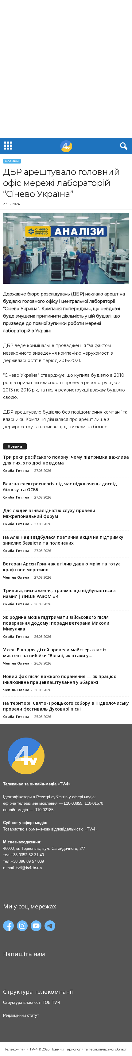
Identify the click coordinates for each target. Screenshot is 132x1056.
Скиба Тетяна (16, 470)
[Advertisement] (66, 69)
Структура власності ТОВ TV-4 (31, 1002)
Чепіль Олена (16, 577)
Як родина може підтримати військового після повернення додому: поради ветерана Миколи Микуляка (56, 623)
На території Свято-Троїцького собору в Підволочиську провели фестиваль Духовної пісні (66, 706)
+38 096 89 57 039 (27, 861)
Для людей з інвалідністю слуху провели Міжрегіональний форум (49, 513)
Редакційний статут (21, 1015)
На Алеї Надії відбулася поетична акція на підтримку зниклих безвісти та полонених (63, 540)
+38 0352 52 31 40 (27, 855)
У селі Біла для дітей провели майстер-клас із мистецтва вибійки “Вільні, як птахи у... (54, 652)
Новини (12, 161)
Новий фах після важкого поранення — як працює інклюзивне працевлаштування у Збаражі (59, 679)
